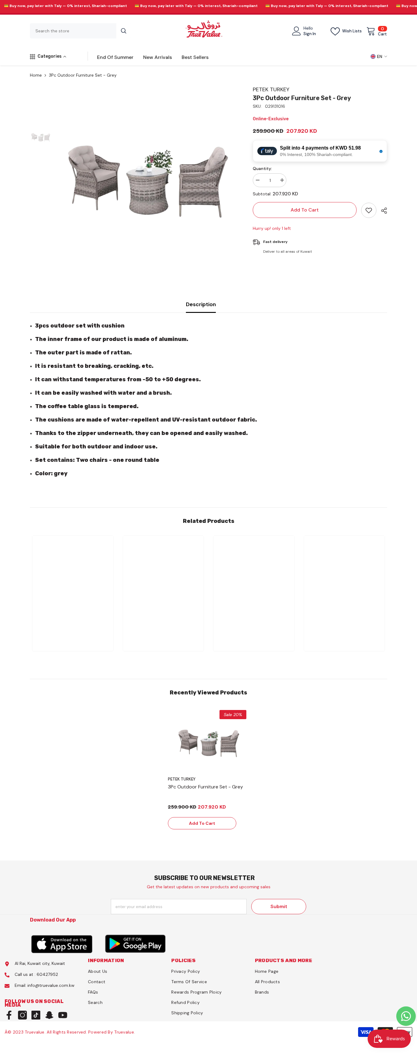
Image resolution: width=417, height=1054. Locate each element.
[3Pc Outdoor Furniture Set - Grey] (208, 747)
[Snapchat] (49, 1015)
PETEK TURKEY (271, 89)
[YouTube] (62, 1015)
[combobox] (73, 30)
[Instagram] (22, 1015)
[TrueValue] (62, 943)
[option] (147, 173)
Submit (278, 906)
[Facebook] (9, 1015)
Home (36, 75)
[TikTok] (35, 1015)
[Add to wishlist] (368, 210)
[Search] (80, 30)
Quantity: (262, 168)
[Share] (381, 210)
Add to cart (305, 210)
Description (201, 304)
